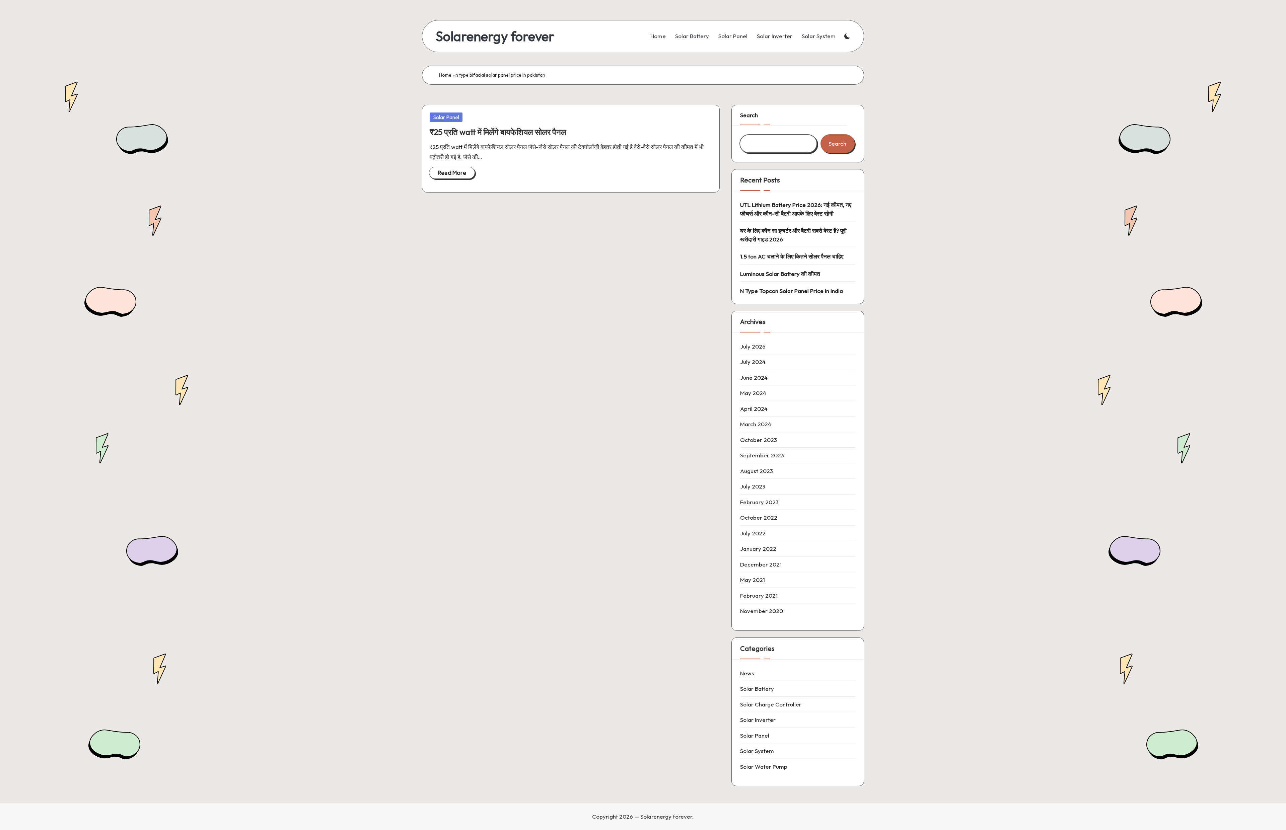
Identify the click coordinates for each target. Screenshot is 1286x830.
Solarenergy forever (495, 36)
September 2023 (762, 455)
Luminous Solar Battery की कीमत (780, 273)
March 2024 (755, 424)
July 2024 (753, 361)
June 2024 (754, 377)
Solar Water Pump (763, 766)
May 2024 (753, 392)
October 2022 (758, 517)
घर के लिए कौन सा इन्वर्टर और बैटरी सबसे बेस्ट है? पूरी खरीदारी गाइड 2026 (793, 235)
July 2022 (753, 533)
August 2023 (756, 470)
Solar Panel (446, 117)
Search (749, 115)
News (747, 673)
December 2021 (761, 564)
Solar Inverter (758, 719)
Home (445, 75)
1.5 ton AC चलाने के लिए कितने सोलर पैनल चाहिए (791, 256)
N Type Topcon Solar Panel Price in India (791, 290)
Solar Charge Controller (770, 704)
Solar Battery (757, 688)
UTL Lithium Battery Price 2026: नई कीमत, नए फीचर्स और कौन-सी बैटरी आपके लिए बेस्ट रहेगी (795, 209)
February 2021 (759, 595)
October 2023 (758, 439)
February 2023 (759, 502)
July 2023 (752, 486)
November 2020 (761, 610)
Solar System (757, 750)
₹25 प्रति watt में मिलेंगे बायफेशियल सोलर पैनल (498, 132)
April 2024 (754, 408)
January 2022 (758, 548)
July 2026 (753, 346)
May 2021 (752, 579)
